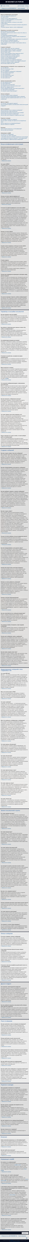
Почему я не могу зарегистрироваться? (9, 18)
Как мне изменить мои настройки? (8, 31)
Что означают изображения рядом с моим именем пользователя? (14, 39)
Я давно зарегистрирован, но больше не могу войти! (11, 22)
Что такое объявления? (5, 74)
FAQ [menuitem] (8, 5)
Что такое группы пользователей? (8, 84)
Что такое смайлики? (5, 70)
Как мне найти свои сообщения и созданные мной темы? (12, 115)
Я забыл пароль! (4, 23)
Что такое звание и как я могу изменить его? (10, 41)
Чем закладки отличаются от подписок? (9, 119)
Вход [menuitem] (27, 5)
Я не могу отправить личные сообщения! (9, 95)
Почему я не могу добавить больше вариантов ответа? (12, 53)
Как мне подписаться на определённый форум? (10, 123)
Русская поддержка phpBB (14, 1241)
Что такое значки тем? (5, 77)
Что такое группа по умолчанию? (7, 89)
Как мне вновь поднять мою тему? (8, 63)
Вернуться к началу (6, 160)
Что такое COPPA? (4, 17)
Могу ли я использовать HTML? (7, 68)
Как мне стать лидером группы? (7, 87)
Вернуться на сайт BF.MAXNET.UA (9, 1235)
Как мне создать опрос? (6, 52)
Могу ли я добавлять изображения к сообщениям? (11, 71)
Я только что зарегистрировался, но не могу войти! (11, 19)
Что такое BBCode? (5, 67)
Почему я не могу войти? (6, 20)
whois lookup (12, 1194)
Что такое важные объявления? (7, 72)
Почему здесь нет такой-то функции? (8, 135)
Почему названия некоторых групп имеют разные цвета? (12, 88)
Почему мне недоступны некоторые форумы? (10, 55)
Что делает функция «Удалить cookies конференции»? (12, 27)
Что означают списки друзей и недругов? (9, 103)
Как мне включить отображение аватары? (9, 40)
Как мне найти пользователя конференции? (10, 113)
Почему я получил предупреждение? (8, 58)
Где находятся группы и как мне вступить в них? (11, 85)
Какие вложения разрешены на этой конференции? (11, 128)
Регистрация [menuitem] (21, 5)
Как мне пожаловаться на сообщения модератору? (11, 59)
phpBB (6, 378)
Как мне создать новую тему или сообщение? (10, 48)
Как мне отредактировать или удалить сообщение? (11, 49)
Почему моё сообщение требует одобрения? (10, 62)
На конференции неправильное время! (9, 35)
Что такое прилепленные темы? (7, 75)
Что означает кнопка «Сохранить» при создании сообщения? (13, 60)
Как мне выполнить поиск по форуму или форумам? (11, 110)
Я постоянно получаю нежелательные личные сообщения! (13, 96)
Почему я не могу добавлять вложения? (9, 57)
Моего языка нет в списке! (6, 37)
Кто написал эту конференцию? (7, 134)
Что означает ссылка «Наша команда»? (9, 90)
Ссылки (3, 5)
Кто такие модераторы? (5, 83)
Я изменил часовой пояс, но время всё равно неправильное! (13, 36)
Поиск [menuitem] (27, 8)
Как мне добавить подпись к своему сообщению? (11, 50)
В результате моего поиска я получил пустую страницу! (12, 112)
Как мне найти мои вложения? (7, 130)
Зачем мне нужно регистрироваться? (8, 15)
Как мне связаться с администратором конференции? (12, 139)
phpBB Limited (18, 1165)
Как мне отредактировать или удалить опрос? (10, 54)
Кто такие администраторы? (6, 82)
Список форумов (22, 1235)
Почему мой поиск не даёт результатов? (9, 111)
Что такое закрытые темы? (6, 76)
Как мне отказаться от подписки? (7, 124)
